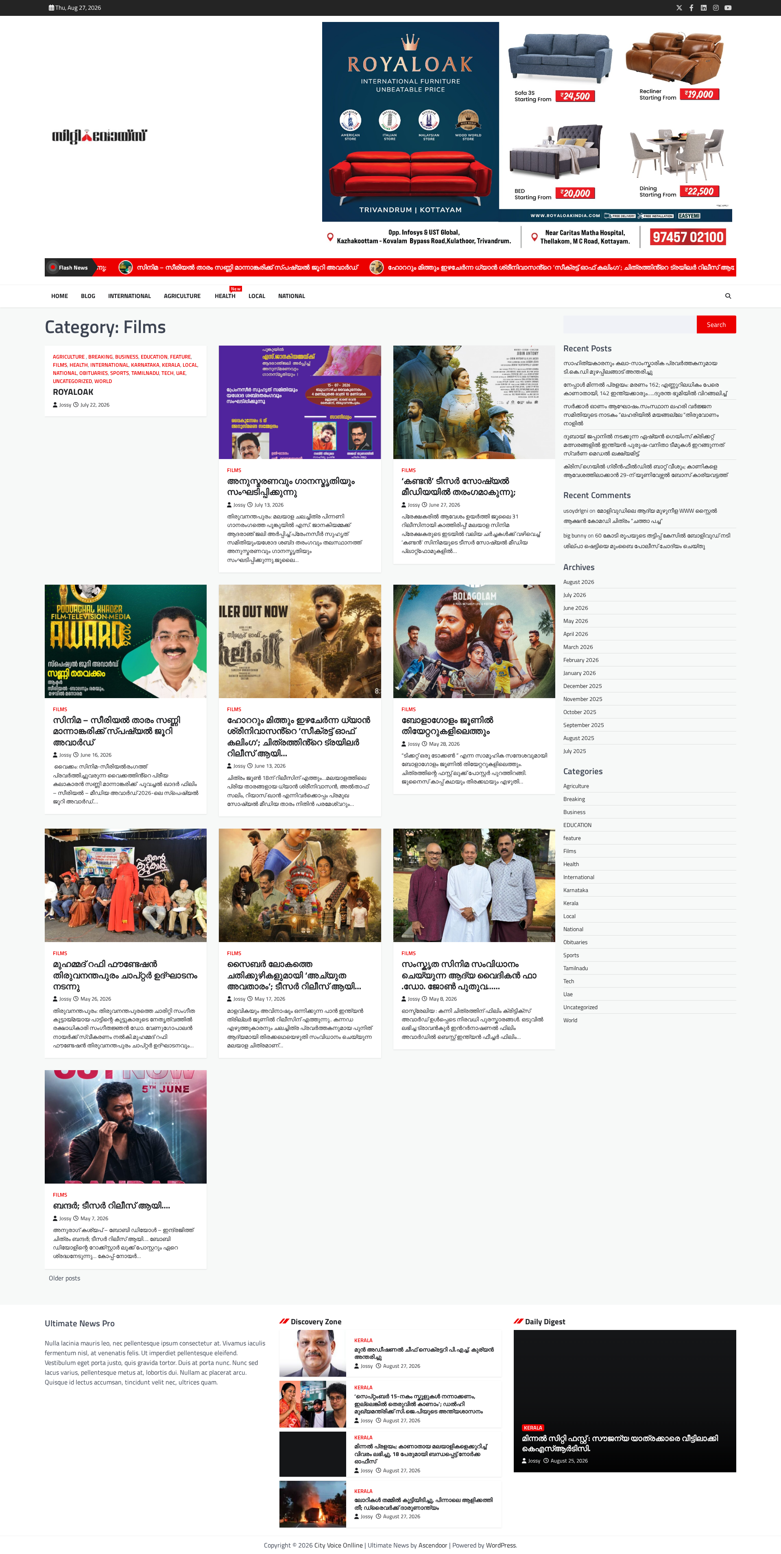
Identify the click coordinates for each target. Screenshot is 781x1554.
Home (59, 296)
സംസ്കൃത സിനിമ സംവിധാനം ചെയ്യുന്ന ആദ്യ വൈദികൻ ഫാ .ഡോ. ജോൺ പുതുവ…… (469, 974)
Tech (167, 373)
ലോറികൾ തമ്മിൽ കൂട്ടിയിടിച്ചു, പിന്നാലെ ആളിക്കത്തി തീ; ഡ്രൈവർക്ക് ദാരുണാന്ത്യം (423, 1503)
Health (227, 296)
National (291, 296)
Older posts (64, 1278)
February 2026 (581, 659)
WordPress (501, 1545)
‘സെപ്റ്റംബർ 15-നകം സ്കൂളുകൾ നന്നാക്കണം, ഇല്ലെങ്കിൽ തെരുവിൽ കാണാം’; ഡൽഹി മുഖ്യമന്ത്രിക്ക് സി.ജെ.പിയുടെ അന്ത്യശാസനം (418, 1404)
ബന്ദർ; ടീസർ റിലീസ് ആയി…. (111, 1205)
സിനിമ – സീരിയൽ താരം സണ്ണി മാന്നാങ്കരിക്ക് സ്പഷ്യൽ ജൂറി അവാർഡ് (116, 731)
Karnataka (145, 365)
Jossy (65, 405)
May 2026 (575, 620)
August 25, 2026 (569, 1461)
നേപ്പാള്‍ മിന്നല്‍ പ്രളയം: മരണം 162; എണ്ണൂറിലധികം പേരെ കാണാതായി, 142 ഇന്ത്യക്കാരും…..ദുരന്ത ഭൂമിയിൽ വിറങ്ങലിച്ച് (644, 388)
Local (257, 296)
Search (716, 324)
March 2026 (578, 646)
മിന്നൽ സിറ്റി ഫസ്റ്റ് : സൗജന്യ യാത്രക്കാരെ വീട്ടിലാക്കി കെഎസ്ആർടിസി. (620, 1443)
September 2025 (583, 724)
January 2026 (579, 672)
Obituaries (93, 373)
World (103, 381)
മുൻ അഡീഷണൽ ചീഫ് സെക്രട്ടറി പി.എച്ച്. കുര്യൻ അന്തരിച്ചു (424, 1353)
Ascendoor (433, 1545)
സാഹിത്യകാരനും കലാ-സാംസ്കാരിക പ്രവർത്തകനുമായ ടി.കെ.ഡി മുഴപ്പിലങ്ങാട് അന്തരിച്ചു (640, 367)
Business (126, 357)
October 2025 (579, 711)
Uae (180, 373)
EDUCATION (154, 357)
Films (60, 365)
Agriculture (183, 296)
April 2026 (575, 633)
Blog (88, 296)
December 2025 (582, 685)
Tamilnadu (145, 373)
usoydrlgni (575, 510)
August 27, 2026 (401, 1366)
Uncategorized (72, 381)
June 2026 (575, 607)
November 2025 (582, 698)
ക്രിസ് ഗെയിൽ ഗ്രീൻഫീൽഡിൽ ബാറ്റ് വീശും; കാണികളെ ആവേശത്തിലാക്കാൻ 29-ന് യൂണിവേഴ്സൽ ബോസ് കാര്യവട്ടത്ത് (645, 470)
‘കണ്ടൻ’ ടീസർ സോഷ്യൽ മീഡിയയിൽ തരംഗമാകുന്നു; (458, 486)
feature (180, 357)
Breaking (100, 357)
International (129, 296)
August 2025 (578, 737)
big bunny (575, 535)
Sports (119, 373)
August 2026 (578, 581)
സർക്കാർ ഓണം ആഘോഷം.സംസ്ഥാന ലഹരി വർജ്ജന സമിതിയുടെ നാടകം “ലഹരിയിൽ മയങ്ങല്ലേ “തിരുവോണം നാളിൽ (641, 414)
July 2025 (574, 751)
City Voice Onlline (338, 1545)
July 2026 (574, 594)
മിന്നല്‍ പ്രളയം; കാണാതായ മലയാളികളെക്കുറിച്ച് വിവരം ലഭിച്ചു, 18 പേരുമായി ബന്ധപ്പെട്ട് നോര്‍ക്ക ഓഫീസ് (420, 1454)
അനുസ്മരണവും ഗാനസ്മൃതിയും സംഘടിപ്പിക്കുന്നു (291, 486)
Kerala (171, 365)
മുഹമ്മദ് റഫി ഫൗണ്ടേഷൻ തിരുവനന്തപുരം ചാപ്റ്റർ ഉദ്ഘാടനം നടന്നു (125, 974)
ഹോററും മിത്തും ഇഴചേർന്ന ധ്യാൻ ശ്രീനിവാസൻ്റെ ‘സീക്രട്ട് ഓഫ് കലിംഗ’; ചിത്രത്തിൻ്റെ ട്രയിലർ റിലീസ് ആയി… (412, 267)
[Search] (728, 296)
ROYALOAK (623, 267)
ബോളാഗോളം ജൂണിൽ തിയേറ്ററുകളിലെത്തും (447, 725)
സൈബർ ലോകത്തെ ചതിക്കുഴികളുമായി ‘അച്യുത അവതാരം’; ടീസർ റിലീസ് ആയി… (294, 974)
